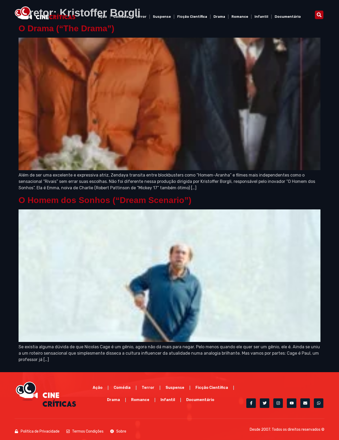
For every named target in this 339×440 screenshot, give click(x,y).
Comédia (121, 17)
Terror (140, 17)
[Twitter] (264, 403)
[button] (319, 15)
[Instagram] (278, 403)
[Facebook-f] (251, 403)
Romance (239, 17)
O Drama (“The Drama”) (66, 28)
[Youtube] (291, 403)
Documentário (288, 17)
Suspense (162, 17)
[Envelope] (305, 403)
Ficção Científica (192, 17)
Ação (102, 17)
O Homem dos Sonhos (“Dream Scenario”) (105, 200)
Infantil (261, 17)
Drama (219, 17)
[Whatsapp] (318, 403)
